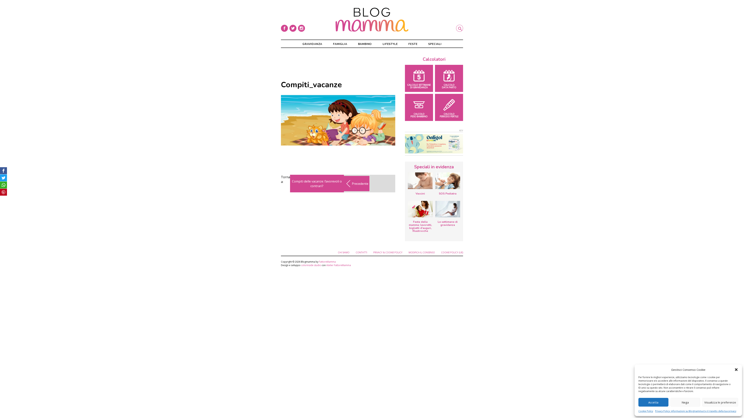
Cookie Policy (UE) (452, 252)
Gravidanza (312, 44)
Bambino (365, 44)
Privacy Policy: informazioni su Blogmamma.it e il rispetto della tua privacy (695, 411)
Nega (685, 402)
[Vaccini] (420, 180)
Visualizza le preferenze (720, 402)
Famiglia (340, 44)
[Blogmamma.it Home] (372, 20)
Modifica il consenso (422, 252)
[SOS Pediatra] (447, 180)
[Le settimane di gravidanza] (447, 209)
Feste (412, 44)
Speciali (434, 44)
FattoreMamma (327, 261)
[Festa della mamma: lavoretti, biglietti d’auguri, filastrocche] (420, 209)
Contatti (361, 252)
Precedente (360, 184)
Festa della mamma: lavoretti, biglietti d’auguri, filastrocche (420, 226)
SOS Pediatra (447, 193)
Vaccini (420, 193)
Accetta (653, 402)
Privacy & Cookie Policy (387, 252)
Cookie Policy (645, 411)
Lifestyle (390, 44)
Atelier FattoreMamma (338, 265)
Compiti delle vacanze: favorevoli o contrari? (317, 183)
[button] (736, 370)
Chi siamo (344, 252)
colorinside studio (311, 265)
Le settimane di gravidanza (448, 223)
